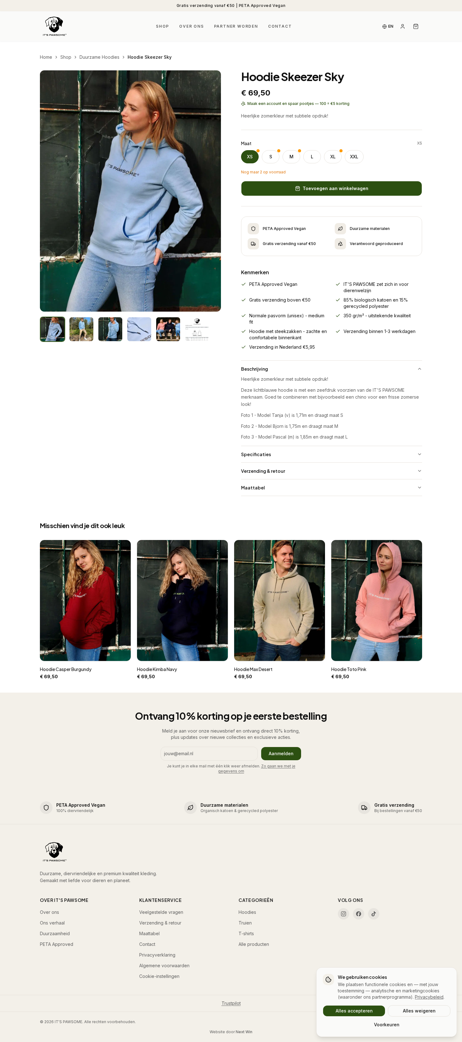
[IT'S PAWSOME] (54, 26)
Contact (280, 26)
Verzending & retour (263, 471)
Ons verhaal (52, 922)
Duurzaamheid (55, 933)
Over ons (191, 26)
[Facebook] (358, 913)
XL (333, 156)
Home (46, 57)
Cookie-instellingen (159, 976)
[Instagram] (343, 913)
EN (390, 26)
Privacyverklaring (157, 954)
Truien (245, 922)
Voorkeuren (386, 1024)
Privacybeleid (429, 997)
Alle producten (254, 944)
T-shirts (246, 933)
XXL (354, 156)
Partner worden (236, 26)
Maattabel (253, 487)
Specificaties (256, 454)
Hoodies (247, 912)
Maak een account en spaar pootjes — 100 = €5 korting (298, 103)
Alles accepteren (354, 1010)
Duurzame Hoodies (99, 57)
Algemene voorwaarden (164, 965)
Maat (246, 143)
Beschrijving (254, 369)
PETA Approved (56, 944)
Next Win (244, 1031)
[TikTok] (373, 913)
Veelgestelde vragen (161, 912)
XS (250, 156)
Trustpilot (231, 1003)
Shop (162, 26)
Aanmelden (281, 753)
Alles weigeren (419, 1010)
